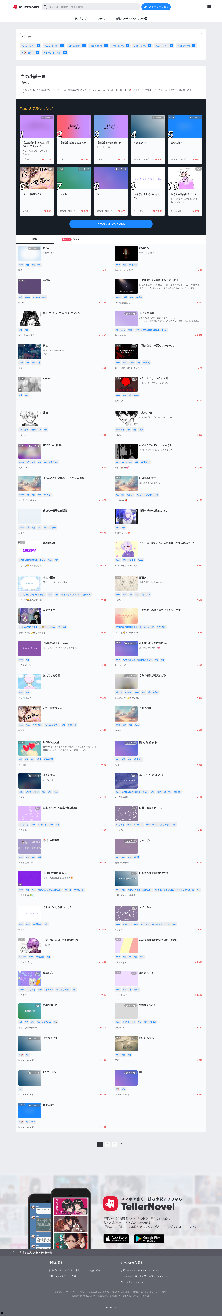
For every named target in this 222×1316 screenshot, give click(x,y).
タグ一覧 (68, 1270)
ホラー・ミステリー (158, 1276)
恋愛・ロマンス (128, 1270)
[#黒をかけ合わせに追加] (150, 45)
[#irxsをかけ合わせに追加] (62, 45)
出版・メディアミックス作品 (62, 1276)
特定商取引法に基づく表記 (143, 1292)
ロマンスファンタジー (148, 1270)
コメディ (139, 1282)
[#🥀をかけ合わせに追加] (38, 52)
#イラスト (52, 52)
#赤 (162, 45)
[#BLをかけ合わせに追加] (194, 45)
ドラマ (129, 1282)
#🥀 (27, 52)
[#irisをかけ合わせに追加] (39, 45)
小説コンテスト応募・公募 (87, 1270)
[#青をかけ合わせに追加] (106, 45)
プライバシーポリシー (131, 1296)
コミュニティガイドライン (99, 1292)
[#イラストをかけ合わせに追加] (65, 52)
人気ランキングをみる (111, 223)
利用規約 (59, 1292)
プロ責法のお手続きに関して (108, 1296)
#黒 (140, 45)
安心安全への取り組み (121, 1292)
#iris (28, 45)
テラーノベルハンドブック (75, 1292)
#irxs (51, 45)
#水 (74, 45)
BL (122, 1282)
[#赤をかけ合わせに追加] (172, 45)
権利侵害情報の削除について (83, 1296)
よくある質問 (161, 1292)
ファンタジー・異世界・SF (133, 1276)
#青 (96, 45)
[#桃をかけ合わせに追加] (128, 45)
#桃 (118, 45)
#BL (184, 45)
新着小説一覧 (55, 1270)
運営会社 (146, 1296)
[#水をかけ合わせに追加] (84, 45)
